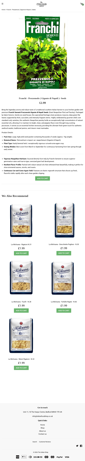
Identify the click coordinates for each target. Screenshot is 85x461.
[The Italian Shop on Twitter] (77, 446)
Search (35, 442)
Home (3, 9)
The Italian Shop (43, 452)
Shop (42, 428)
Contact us (43, 434)
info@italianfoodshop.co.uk (42, 416)
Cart (82, 5)
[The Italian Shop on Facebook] (81, 446)
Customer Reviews (45, 442)
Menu (3, 4)
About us (42, 431)
